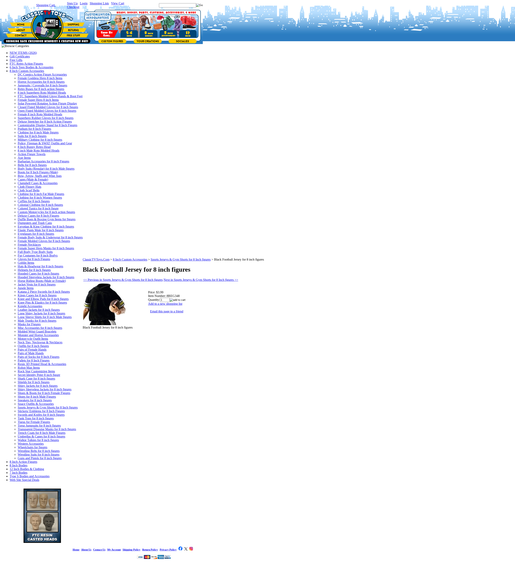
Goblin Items (26, 262)
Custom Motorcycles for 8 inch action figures (46, 212)
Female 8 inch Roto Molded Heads (40, 114)
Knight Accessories (30, 306)
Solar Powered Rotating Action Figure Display (47, 103)
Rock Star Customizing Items (36, 371)
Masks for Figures (29, 324)
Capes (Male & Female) (33, 179)
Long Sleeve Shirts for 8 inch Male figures (45, 317)
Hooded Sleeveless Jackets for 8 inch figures (46, 277)
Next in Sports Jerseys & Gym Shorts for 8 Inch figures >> (201, 279)
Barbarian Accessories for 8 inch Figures (43, 161)
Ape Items (24, 157)
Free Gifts (16, 60)
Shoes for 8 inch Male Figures (37, 396)
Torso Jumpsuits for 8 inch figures (39, 425)
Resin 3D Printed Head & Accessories (42, 364)
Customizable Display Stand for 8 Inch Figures (47, 125)
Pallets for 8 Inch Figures (33, 360)
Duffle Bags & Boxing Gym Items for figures (46, 219)
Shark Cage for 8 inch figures (36, 378)
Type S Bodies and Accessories (29, 476)
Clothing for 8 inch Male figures (38, 132)
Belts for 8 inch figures (32, 165)
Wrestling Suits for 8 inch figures (38, 454)
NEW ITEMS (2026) (23, 52)
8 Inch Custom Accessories (27, 71)
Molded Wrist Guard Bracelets (37, 331)
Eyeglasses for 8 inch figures (36, 233)
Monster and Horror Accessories (38, 335)
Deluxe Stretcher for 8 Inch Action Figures (45, 121)
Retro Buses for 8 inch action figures (41, 89)
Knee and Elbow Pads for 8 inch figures (43, 299)
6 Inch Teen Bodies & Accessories (31, 67)
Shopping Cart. (46, 5)
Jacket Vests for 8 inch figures (37, 284)
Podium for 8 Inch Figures (34, 128)
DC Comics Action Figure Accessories (42, 74)
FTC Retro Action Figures (26, 63)
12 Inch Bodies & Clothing (27, 469)
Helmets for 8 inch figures (34, 270)
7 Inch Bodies (18, 472)
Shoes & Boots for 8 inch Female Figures (44, 393)
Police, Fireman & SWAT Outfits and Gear (45, 143)
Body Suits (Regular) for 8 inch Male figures (46, 168)
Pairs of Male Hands (31, 353)
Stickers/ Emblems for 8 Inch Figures (41, 411)
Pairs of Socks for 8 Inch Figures (38, 357)
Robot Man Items (29, 367)
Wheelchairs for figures (32, 447)
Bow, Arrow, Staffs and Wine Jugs (40, 176)
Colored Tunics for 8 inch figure (38, 208)
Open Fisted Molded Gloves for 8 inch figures (47, 110)
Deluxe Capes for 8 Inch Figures (38, 215)
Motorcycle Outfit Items (33, 338)
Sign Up (72, 3)
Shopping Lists (99, 3)
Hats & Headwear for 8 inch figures (40, 266)
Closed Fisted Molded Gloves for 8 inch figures (48, 107)
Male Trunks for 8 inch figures (37, 320)
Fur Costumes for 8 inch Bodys (38, 255)
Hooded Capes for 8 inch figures (38, 273)
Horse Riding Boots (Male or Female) (42, 280)
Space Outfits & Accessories (36, 404)
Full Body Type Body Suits (35, 252)
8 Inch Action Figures (23, 461)
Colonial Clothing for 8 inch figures (40, 204)
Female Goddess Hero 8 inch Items (40, 78)
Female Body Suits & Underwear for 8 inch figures (50, 237)
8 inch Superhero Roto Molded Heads (42, 92)
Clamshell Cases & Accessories (38, 183)
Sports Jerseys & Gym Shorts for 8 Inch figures (48, 407)
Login (84, 3)
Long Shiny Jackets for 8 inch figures (41, 313)
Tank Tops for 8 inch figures (36, 418)
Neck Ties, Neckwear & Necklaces (40, 342)
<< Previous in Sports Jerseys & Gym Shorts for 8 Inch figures (123, 279)
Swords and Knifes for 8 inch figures (41, 414)
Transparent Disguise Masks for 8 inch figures (47, 429)
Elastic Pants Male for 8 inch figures (41, 230)
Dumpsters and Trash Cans (35, 223)
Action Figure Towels (31, 154)
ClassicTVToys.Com (96, 259)
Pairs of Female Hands (32, 349)
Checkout (73, 7)
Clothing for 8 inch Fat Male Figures (41, 194)
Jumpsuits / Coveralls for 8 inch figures (42, 85)
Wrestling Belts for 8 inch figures (39, 451)
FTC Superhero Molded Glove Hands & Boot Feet (50, 96)
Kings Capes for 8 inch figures (37, 295)
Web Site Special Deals (24, 480)
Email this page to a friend (166, 311)
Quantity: (154, 299)
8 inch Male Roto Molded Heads (38, 150)
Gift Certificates (20, 56)
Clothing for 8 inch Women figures (40, 197)
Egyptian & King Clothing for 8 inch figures (46, 226)
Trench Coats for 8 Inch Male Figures (41, 433)
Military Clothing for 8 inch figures (40, 139)
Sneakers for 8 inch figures (35, 400)
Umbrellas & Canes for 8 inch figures (41, 436)
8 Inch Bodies (18, 465)
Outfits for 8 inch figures (33, 346)
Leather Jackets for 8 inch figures (39, 309)
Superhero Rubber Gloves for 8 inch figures (45, 118)
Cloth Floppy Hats (29, 186)
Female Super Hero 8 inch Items (38, 100)
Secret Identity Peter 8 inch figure (39, 375)
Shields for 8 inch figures (33, 382)
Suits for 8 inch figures (32, 136)
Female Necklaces (29, 244)
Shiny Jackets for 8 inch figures (38, 385)
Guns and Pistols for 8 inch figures (40, 458)
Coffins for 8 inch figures (34, 201)
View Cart (117, 3)
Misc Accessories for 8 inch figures (40, 328)
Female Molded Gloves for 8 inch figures (44, 241)
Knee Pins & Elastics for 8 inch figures (42, 302)
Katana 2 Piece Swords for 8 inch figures (44, 291)
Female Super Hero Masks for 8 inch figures (46, 248)
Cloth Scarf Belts (28, 190)
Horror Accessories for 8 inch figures (41, 81)
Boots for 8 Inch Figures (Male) (38, 172)
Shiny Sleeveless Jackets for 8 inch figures (44, 389)
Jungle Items (26, 288)
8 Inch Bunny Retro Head (34, 147)
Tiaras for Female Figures (34, 422)
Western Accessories (31, 443)
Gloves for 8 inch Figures (34, 259)
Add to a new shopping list (165, 303)
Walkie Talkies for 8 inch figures (38, 440)
